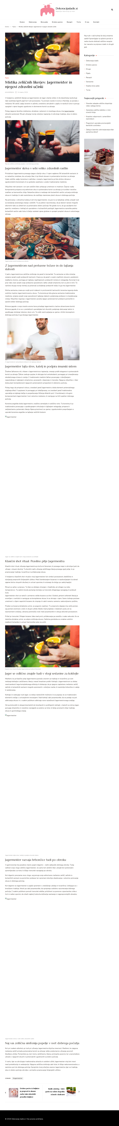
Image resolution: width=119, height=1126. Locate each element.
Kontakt (96, 22)
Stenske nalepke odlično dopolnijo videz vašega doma (99, 104)
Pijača (7, 78)
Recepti (69, 22)
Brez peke (44, 22)
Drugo (88, 69)
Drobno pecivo (57, 22)
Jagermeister (69, 111)
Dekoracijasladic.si (67, 8)
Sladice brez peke (92, 86)
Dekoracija (33, 22)
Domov (22, 22)
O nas (87, 22)
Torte (79, 22)
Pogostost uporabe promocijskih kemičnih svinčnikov (98, 124)
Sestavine (89, 82)
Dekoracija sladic (92, 61)
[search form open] (112, 10)
